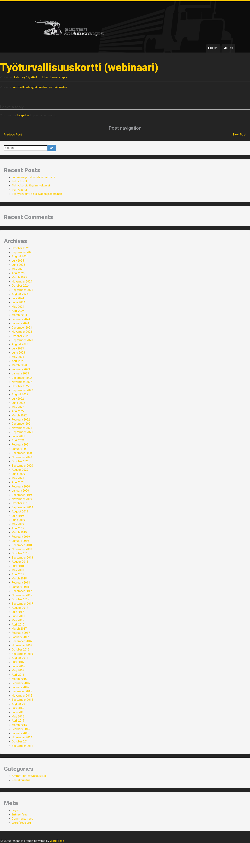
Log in (16, 810)
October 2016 (20, 649)
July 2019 (18, 516)
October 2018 (20, 553)
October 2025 (20, 248)
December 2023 (22, 327)
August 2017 (20, 608)
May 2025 (18, 269)
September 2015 (22, 699)
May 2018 (18, 570)
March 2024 (19, 315)
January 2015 (20, 733)
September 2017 (22, 603)
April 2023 (18, 361)
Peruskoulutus (58, 87)
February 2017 (21, 632)
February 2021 (21, 444)
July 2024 (18, 298)
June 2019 (18, 520)
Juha (44, 77)
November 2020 (22, 457)
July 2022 (18, 398)
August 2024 (20, 294)
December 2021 (22, 423)
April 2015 (18, 720)
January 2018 (20, 587)
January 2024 (20, 323)
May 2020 (18, 478)
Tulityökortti (20, 181)
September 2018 (22, 557)
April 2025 (18, 273)
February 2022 (21, 419)
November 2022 (22, 382)
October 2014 (20, 741)
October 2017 (20, 599)
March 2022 (19, 415)
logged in (23, 115)
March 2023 (19, 365)
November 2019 (22, 499)
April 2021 (18, 440)
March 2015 (19, 725)
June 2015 (18, 712)
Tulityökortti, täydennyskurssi (31, 185)
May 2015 (18, 716)
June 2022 (18, 403)
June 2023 (18, 352)
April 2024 (18, 311)
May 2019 (18, 524)
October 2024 (20, 285)
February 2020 (21, 486)
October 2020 (20, 461)
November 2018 (22, 549)
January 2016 (20, 687)
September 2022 (22, 390)
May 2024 (18, 306)
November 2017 (22, 595)
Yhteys (228, 48)
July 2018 (18, 566)
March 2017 (19, 628)
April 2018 (18, 574)
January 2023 (20, 373)
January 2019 (20, 541)
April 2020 (18, 482)
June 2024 (18, 302)
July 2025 (18, 260)
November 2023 (22, 331)
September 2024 (22, 290)
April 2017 (18, 624)
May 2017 (18, 620)
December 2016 (22, 641)
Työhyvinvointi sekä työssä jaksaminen (37, 194)
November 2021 (22, 428)
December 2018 (22, 545)
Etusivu (213, 48)
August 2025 (20, 256)
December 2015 (22, 691)
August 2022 (20, 394)
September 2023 (22, 340)
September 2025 (22, 252)
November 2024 (22, 281)
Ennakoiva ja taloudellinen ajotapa (33, 177)
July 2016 (18, 662)
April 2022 (18, 411)
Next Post (241, 134)
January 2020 (20, 490)
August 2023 (20, 344)
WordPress (57, 841)
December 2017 (22, 591)
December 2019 (22, 495)
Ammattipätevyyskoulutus (30, 87)
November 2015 (22, 695)
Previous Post (11, 134)
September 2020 (22, 465)
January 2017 (20, 637)
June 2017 (18, 616)
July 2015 (18, 708)
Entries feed (20, 814)
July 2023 (18, 348)
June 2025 (18, 264)
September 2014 (22, 746)
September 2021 (22, 432)
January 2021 (20, 449)
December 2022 (22, 378)
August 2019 (20, 511)
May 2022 (18, 407)
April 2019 (18, 528)
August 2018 (20, 561)
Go (51, 148)
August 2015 (20, 704)
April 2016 (18, 674)
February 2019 (21, 536)
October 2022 (20, 386)
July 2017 (18, 612)
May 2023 (18, 357)
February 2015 (21, 729)
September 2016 (22, 654)
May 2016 (18, 670)
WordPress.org (21, 822)
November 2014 (22, 737)
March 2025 (19, 277)
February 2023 (21, 369)
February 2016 (21, 683)
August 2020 (20, 469)
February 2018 (21, 582)
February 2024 (21, 319)
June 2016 (18, 666)
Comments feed (22, 818)
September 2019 (22, 507)
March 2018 (19, 578)
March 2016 (19, 679)
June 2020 (18, 474)
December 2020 (22, 453)
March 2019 (19, 532)
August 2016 (20, 658)
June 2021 (18, 436)
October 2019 (20, 503)
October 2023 (20, 336)
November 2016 (22, 645)
